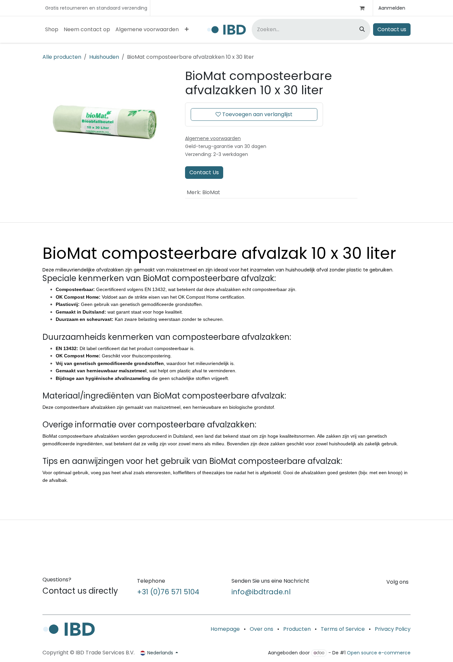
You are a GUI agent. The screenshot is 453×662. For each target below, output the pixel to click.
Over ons (261, 629)
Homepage (225, 629)
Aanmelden (391, 8)
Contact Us (204, 172)
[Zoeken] (362, 29)
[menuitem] (51, 29)
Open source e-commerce (379, 652)
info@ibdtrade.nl (261, 592)
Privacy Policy (393, 629)
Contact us (391, 29)
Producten (297, 629)
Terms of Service (343, 629)
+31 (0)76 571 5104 (168, 592)
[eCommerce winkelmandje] (365, 8)
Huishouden (104, 57)
